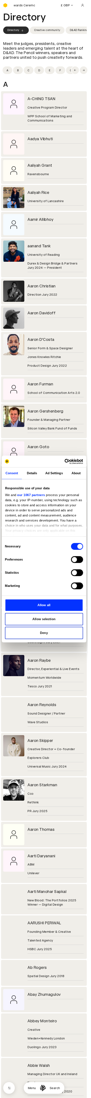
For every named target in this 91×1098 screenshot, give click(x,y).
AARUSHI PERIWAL (44, 923)
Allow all (43, 605)
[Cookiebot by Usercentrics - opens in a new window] (64, 461)
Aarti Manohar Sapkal (47, 891)
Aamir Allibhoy (40, 219)
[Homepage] (43, 1088)
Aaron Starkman (42, 785)
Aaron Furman (40, 384)
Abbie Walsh (39, 1065)
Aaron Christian (42, 286)
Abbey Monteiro (42, 1021)
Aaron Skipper (40, 740)
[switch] (77, 559)
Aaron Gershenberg (45, 411)
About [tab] (76, 473)
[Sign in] (82, 5)
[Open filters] (9, 1088)
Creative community (47, 30)
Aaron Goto (38, 447)
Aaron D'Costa (41, 339)
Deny (44, 633)
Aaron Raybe (39, 660)
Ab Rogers (37, 967)
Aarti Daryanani (41, 856)
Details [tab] (32, 473)
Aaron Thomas (41, 829)
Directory (13, 30)
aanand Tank (39, 246)
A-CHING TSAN (41, 99)
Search (55, 1088)
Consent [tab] (12, 473)
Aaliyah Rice (38, 192)
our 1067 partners (31, 495)
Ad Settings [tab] (54, 473)
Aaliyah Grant (40, 165)
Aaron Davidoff (41, 313)
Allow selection (43, 619)
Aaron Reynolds (42, 704)
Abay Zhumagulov (44, 994)
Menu (32, 1088)
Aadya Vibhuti (40, 139)
